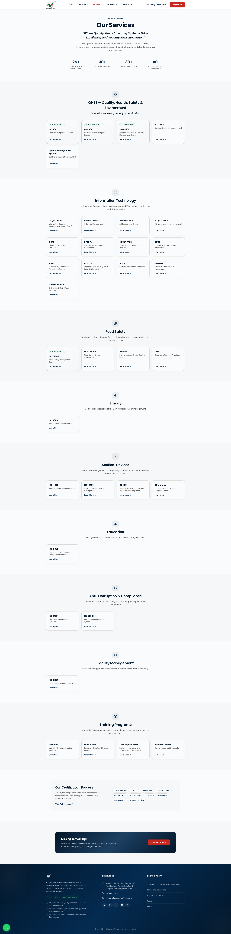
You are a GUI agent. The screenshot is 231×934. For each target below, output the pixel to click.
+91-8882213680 (112, 893)
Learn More (53, 139)
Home (71, 4)
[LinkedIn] (104, 905)
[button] (6, 927)
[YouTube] (122, 905)
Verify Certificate (158, 4)
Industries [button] (111, 4)
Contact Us (127, 4)
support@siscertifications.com (119, 898)
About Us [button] (81, 4)
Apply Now (177, 4)
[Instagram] (110, 905)
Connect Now (157, 842)
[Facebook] (116, 905)
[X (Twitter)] (127, 905)
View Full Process (63, 804)
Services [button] (96, 4)
